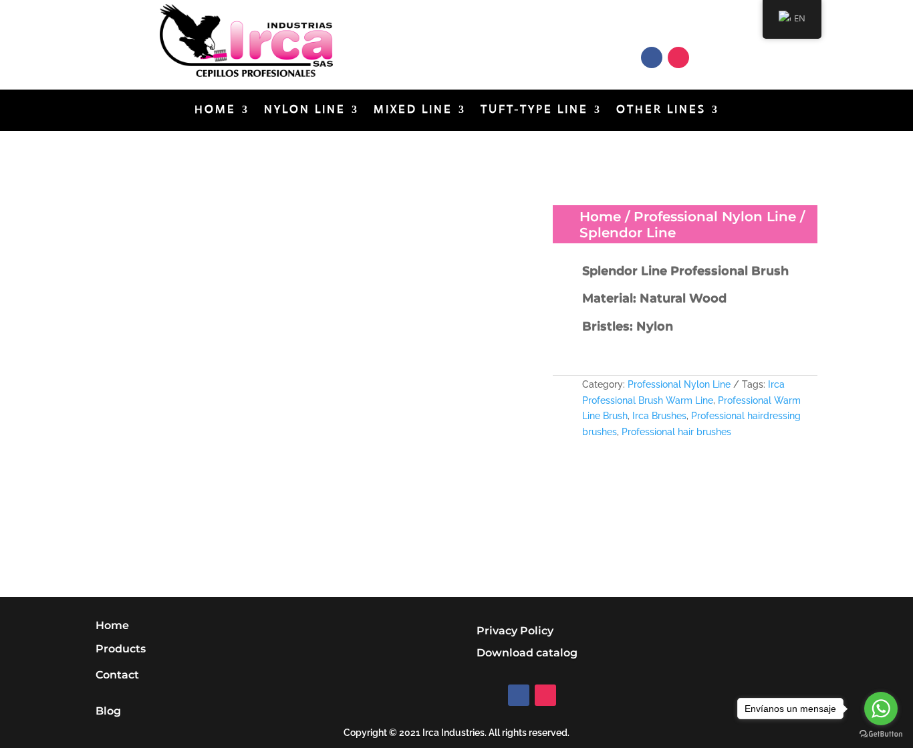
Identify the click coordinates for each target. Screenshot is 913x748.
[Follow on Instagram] (678, 57)
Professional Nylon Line (715, 217)
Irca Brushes (659, 415)
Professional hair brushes (676, 431)
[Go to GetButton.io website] (881, 734)
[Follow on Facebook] (651, 57)
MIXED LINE (413, 110)
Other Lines (661, 110)
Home (215, 110)
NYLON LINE (305, 110)
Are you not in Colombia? (474, 37)
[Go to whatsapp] (881, 708)
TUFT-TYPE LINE (534, 110)
